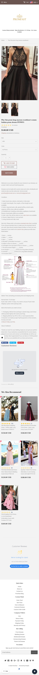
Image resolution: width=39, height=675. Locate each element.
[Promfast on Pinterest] (12, 661)
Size (2, 138)
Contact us (19, 591)
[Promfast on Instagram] (18, 661)
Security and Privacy (19, 625)
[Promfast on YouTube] (27, 661)
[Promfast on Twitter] (5, 661)
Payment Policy (19, 621)
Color (2, 146)
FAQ (14, 322)
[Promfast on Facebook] (8, 661)
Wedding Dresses (19, 634)
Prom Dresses (19, 632)
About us (19, 589)
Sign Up (34, 652)
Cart (27, 2)
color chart (26, 215)
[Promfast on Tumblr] (24, 661)
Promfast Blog (19, 593)
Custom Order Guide (19, 609)
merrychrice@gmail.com (23, 193)
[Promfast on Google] (15, 661)
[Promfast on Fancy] (33, 661)
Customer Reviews (19, 607)
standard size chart (26, 223)
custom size (20, 229)
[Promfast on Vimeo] (30, 661)
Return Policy (6, 322)
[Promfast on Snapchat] (21, 661)
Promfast (15, 665)
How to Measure (19, 605)
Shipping (3, 133)
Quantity (3, 154)
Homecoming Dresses (19, 639)
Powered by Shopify (24, 665)
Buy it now (9, 173)
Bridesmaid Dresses (19, 636)
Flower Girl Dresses (19, 641)
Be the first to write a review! (19, 566)
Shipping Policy (19, 623)
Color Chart (19, 600)
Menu (5, 2)
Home (2, 40)
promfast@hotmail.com (8, 193)
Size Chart (19, 602)
